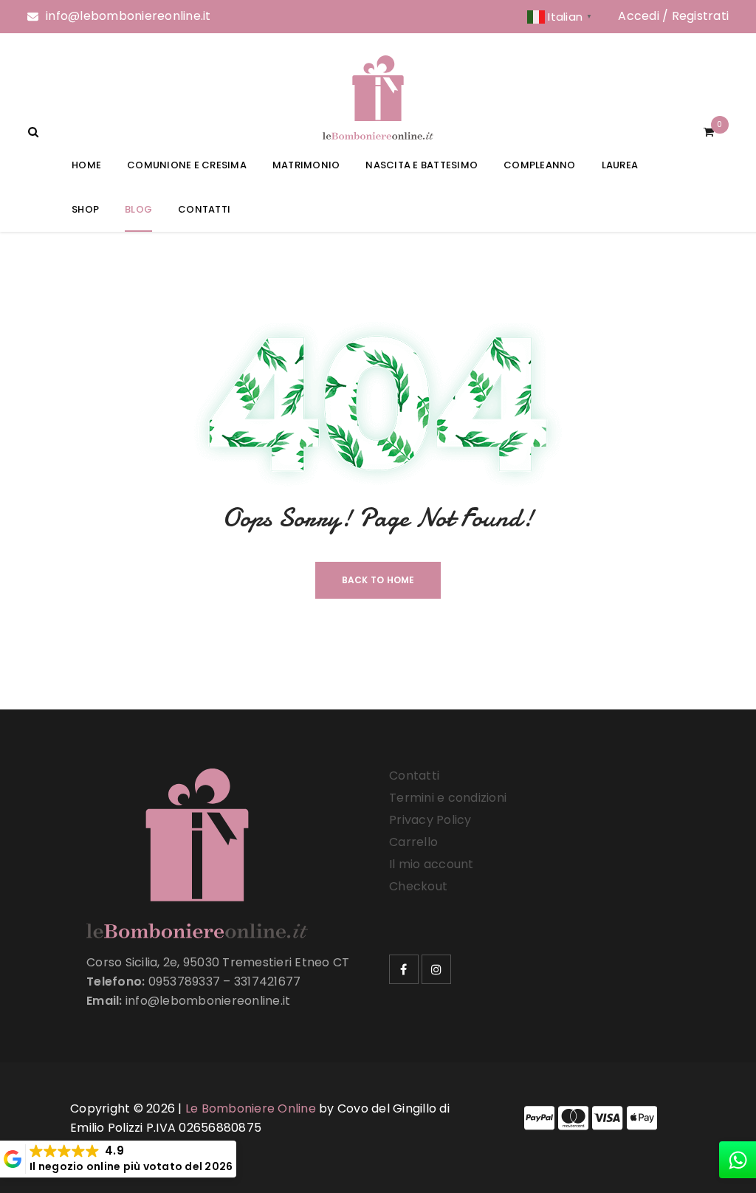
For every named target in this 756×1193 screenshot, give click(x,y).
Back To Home (378, 580)
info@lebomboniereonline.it (128, 15)
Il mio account (431, 864)
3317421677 (267, 981)
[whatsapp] (737, 1159)
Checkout (418, 886)
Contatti (414, 775)
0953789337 (184, 981)
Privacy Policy (430, 819)
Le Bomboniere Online (250, 1108)
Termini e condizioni (447, 797)
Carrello (413, 841)
